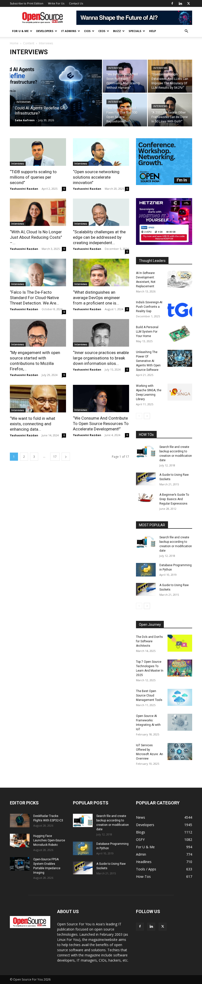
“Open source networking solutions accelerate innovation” (96, 177)
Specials (135, 31)
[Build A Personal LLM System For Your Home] (180, 333)
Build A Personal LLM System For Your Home (147, 331)
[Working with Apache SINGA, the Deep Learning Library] (180, 392)
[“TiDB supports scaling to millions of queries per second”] (38, 152)
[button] (186, 31)
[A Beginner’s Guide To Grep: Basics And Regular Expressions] (146, 497)
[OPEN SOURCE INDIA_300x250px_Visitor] (164, 184)
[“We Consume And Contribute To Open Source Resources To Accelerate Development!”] (101, 398)
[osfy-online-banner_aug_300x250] (164, 243)
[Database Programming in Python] (146, 570)
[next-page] (66, 457)
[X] (188, 3)
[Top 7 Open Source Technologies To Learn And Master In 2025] (180, 668)
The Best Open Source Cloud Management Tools (149, 695)
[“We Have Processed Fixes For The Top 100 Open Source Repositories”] (125, 110)
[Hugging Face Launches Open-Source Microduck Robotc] (20, 840)
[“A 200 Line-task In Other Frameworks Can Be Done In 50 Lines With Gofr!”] (170, 110)
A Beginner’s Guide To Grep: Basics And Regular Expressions (174, 499)
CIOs (87, 31)
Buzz (117, 31)
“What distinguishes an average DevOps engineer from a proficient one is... (96, 297)
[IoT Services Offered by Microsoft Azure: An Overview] (180, 751)
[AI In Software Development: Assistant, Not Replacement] (180, 279)
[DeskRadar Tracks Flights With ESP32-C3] (20, 820)
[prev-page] (139, 416)
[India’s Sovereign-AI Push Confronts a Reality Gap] (180, 308)
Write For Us (56, 3)
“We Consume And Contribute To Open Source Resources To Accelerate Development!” (101, 423)
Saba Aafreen (25, 120)
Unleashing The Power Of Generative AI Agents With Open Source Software (148, 361)
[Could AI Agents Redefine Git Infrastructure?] (56, 99)
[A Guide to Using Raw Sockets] (146, 479)
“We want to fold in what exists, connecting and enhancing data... (32, 424)
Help (152, 31)
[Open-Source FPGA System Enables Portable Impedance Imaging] (20, 864)
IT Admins (68, 31)
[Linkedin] (180, 3)
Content (28, 43)
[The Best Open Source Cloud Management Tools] (180, 697)
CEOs (101, 31)
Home (14, 43)
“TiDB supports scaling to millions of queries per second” (33, 177)
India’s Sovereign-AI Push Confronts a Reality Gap (149, 307)
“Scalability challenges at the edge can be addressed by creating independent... (99, 237)
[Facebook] (172, 3)
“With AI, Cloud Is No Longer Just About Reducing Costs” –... (36, 237)
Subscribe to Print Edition (26, 3)
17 (55, 457)
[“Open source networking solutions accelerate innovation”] (101, 152)
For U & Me (20, 31)
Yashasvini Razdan (24, 188)
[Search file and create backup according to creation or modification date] (146, 451)
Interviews (24, 102)
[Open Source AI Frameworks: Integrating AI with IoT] (180, 722)
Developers (44, 31)
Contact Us (76, 3)
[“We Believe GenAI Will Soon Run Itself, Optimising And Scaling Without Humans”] (125, 76)
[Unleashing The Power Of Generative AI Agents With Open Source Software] (180, 358)
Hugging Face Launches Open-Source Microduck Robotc (49, 840)
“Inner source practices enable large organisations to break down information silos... (101, 358)
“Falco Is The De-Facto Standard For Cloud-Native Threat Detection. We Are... (34, 297)
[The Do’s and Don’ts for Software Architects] (180, 643)
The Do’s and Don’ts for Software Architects (149, 641)
